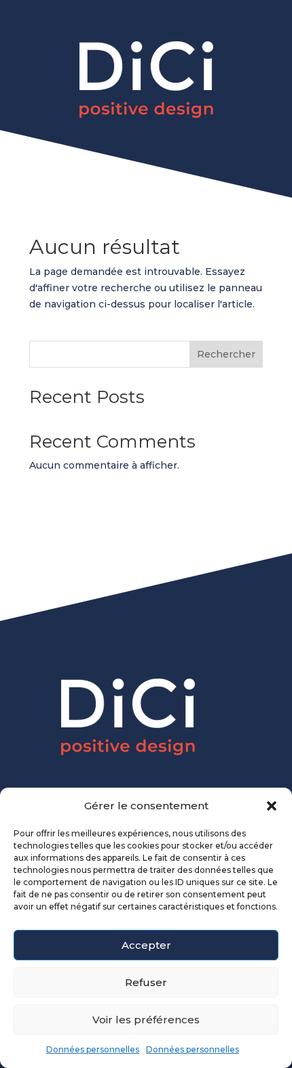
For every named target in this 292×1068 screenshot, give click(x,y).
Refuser (146, 982)
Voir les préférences (146, 1019)
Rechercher (226, 354)
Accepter (146, 945)
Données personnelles (92, 1049)
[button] (271, 806)
